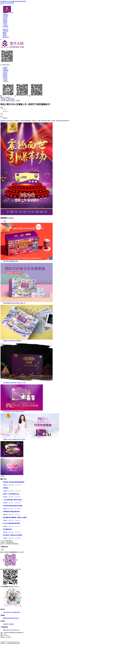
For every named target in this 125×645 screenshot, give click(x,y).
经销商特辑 (5, 15)
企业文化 (12, 612)
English (17, 630)
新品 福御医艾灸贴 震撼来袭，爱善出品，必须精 (14, 382)
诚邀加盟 (24, 1)
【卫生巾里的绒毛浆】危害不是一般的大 (12, 499)
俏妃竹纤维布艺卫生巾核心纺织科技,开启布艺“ (14, 411)
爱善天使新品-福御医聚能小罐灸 (10, 261)
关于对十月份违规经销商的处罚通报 (11, 523)
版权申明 (12, 624)
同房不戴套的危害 (7, 529)
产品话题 (5, 25)
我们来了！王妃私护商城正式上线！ (11, 493)
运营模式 (18, 612)
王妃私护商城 (17, 1)
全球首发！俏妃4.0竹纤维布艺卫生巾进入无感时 (14, 439)
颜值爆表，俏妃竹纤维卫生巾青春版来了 (12, 340)
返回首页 (5, 67)
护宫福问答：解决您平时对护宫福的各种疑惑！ (14, 482)
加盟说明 (12, 618)
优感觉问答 (5, 487)
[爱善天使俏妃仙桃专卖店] (12, 48)
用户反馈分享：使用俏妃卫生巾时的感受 (12, 535)
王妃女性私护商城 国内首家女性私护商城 (12, 505)
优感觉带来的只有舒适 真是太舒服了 (11, 511)
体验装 (17, 618)
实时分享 (5, 496)
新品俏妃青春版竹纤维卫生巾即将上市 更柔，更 (14, 303)
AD (2, 458)
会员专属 (10, 1)
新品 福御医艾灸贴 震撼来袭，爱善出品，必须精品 (15, 517)
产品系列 (5, 17)
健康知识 (5, 22)
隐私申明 (6, 624)
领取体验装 (5, 81)
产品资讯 (18, 100)
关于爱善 (6, 612)
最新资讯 (5, 19)
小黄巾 (4, 221)
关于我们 (5, 23)
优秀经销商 (4, 1)
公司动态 (5, 526)
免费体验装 (5, 26)
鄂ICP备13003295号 (8, 630)
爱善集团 (5, 14)
